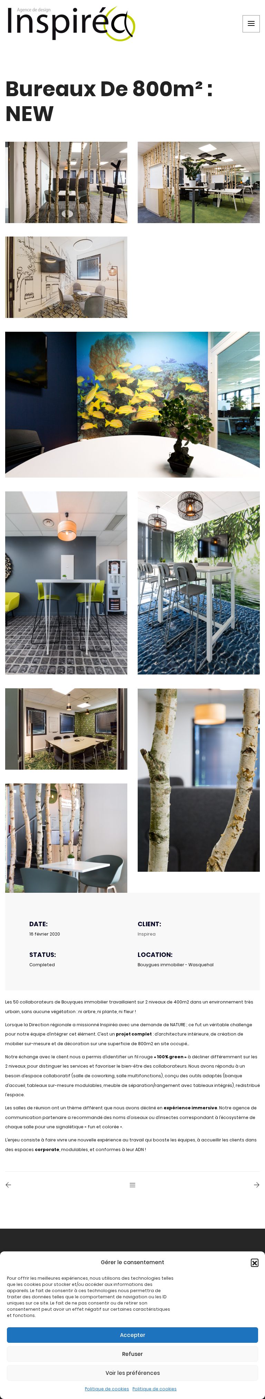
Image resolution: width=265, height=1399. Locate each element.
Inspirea (147, 934)
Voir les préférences (133, 1373)
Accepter (132, 1335)
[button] (254, 1262)
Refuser (132, 1354)
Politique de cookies (107, 1389)
